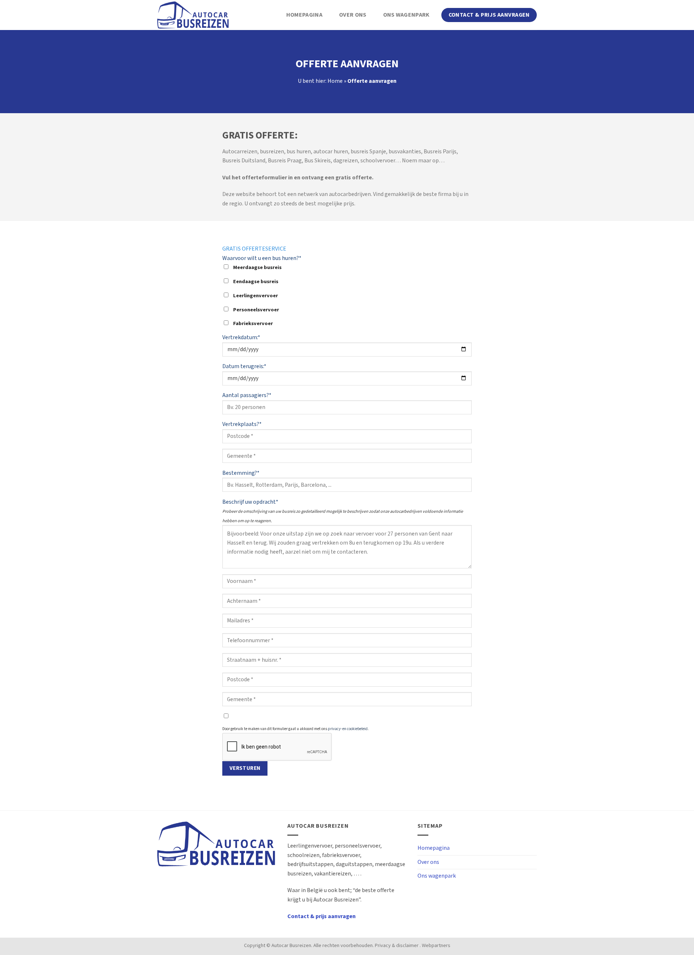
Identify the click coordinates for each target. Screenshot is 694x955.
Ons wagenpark (406, 15)
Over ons (353, 15)
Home (335, 81)
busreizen (272, 151)
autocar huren (330, 151)
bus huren (299, 151)
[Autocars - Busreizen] (193, 15)
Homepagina (304, 15)
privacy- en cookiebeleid (348, 729)
